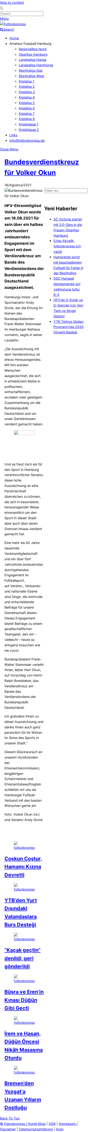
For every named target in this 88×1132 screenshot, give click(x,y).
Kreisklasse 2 (29, 130)
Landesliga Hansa (32, 60)
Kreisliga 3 (27, 92)
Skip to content (12, 2)
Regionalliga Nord (32, 49)
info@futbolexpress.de (27, 140)
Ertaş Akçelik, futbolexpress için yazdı (67, 246)
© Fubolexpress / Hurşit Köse (23, 1124)
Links (13, 135)
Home (14, 38)
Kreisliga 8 (27, 119)
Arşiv (60, 1129)
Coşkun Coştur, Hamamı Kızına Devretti (23, 866)
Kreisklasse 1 (28, 124)
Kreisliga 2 (27, 86)
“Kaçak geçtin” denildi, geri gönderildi (22, 958)
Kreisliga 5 (27, 103)
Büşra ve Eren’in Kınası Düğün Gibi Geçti (24, 1000)
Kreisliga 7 (26, 114)
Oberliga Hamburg (33, 54)
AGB (52, 1124)
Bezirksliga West (31, 76)
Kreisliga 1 (26, 81)
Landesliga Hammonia (36, 65)
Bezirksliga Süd (30, 70)
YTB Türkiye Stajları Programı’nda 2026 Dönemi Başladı (69, 326)
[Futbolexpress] (13, 24)
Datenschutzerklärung (36, 1129)
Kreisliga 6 (27, 108)
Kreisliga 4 (27, 97)
